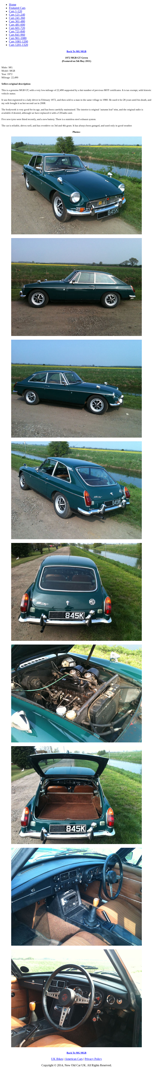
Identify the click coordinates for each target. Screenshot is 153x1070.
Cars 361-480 (17, 21)
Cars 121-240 (17, 14)
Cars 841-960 (17, 34)
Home (12, 4)
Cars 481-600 (17, 24)
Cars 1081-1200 (18, 41)
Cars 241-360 (17, 18)
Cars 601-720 (17, 28)
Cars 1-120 (15, 11)
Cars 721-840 (17, 31)
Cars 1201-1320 (18, 44)
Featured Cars (17, 8)
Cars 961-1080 (17, 38)
